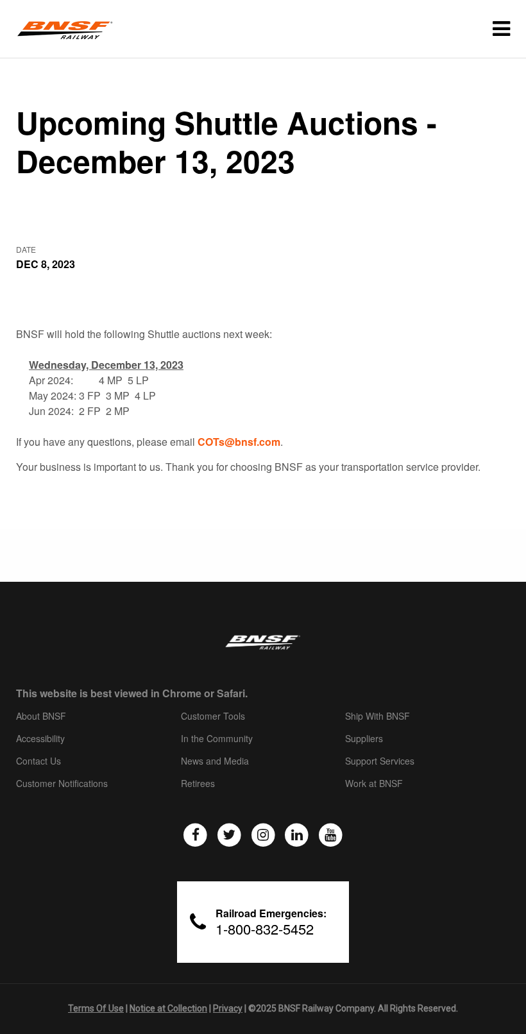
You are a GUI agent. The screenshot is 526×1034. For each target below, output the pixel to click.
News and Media (215, 761)
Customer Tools (213, 716)
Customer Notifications (62, 784)
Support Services (379, 761)
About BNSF (41, 716)
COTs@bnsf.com (239, 441)
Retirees (198, 784)
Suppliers (364, 739)
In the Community (217, 739)
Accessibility (40, 739)
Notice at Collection (168, 1008)
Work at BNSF (374, 784)
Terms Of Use (96, 1008)
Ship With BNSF (377, 716)
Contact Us (38, 761)
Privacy (227, 1008)
